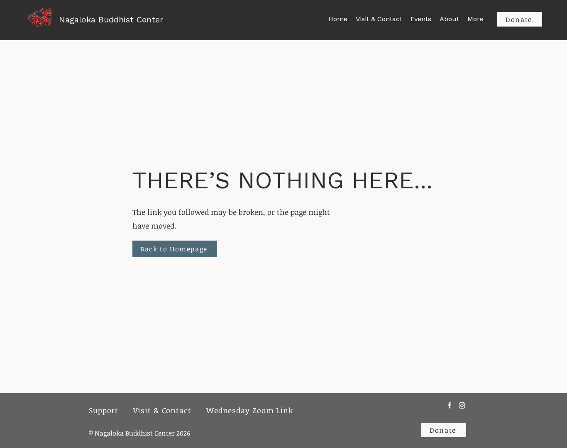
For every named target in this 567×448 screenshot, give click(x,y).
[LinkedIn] (462, 405)
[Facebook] (449, 405)
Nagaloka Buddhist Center (111, 19)
